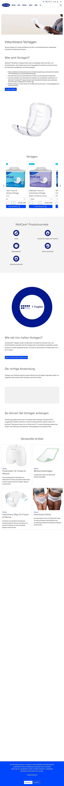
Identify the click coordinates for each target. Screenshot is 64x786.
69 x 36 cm (5, 196)
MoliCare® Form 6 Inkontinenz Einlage (10, 191)
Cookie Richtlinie (32, 775)
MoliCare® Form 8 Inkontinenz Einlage (37, 191)
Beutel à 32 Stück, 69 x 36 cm (38, 196)
